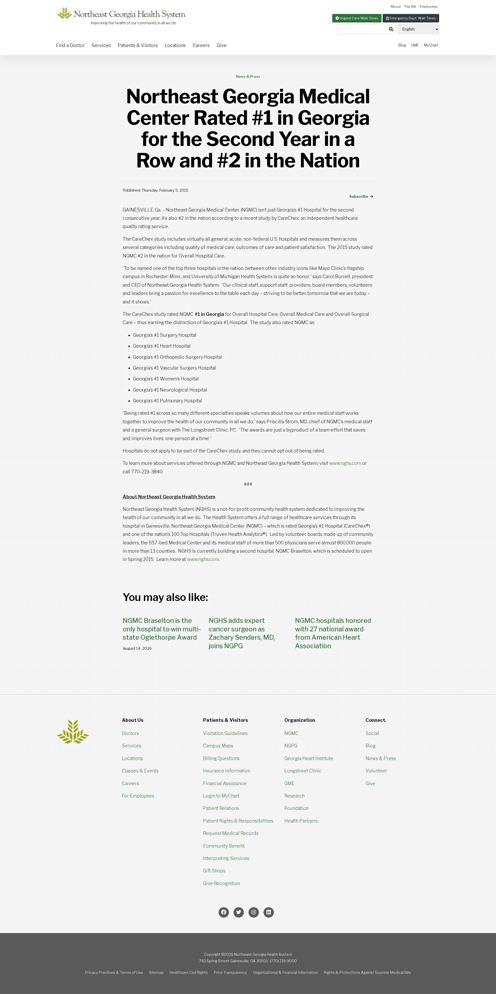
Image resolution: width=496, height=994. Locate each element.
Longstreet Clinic (302, 770)
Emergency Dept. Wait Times (412, 18)
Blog (402, 45)
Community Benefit (224, 846)
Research (294, 796)
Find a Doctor (70, 45)
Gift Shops (214, 870)
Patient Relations (221, 808)
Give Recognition (221, 883)
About (396, 7)
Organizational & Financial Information (285, 972)
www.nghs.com (345, 463)
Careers (201, 45)
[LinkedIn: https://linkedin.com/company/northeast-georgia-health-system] (269, 912)
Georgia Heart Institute (308, 758)
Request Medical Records (231, 833)
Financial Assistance (224, 783)
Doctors (130, 733)
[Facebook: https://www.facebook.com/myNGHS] (224, 912)
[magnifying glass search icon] (391, 29)
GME (415, 45)
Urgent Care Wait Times (358, 18)
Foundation (296, 808)
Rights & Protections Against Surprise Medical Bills (367, 972)
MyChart (431, 45)
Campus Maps (218, 745)
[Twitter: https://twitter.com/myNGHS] (239, 912)
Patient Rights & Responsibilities (238, 821)
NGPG (290, 745)
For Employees (138, 796)
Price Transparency (230, 972)
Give (222, 45)
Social (372, 733)
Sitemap (156, 972)
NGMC (291, 733)
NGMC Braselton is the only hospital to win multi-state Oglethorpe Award (162, 629)
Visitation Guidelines (225, 733)
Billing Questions (221, 758)
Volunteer (376, 770)
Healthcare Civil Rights (189, 972)
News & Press (381, 758)
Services (101, 45)
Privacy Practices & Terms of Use (114, 972)
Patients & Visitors (138, 45)
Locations (175, 45)
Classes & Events (140, 770)
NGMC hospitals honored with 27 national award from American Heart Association (333, 633)
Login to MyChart (221, 796)
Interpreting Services (226, 858)
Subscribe (359, 196)
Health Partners (301, 821)
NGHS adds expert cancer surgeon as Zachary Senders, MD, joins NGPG (242, 633)
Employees (429, 7)
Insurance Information (226, 770)
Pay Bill (410, 7)
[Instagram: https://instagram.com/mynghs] (254, 912)
